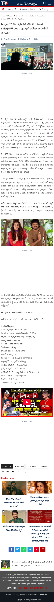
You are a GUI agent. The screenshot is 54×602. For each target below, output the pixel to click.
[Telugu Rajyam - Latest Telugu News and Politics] (4, 3)
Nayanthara (27, 471)
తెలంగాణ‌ (23, 9)
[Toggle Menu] (49, 3)
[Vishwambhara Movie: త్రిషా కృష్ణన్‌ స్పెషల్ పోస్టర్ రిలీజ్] (40, 488)
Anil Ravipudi (31, 466)
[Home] (3, 9)
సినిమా (32, 9)
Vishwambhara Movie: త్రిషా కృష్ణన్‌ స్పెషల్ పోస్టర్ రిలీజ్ (40, 500)
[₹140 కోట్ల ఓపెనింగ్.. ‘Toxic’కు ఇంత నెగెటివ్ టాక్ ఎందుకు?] (14, 489)
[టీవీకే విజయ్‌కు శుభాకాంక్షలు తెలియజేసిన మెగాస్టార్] (14, 517)
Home (3, 16)
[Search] (45, 3)
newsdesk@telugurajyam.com (33, 588)
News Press (19, 466)
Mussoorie (16, 471)
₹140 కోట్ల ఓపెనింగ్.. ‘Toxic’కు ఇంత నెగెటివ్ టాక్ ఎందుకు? (14, 502)
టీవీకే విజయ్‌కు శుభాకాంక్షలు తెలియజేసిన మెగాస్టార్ (14, 528)
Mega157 (5, 471)
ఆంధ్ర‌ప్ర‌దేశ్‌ (12, 9)
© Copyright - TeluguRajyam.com (27, 599)
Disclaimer (43, 594)
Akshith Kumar (10, 39)
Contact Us (31, 594)
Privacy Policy (19, 594)
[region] (27, 94)
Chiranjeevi (43, 466)
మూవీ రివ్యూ (43, 9)
